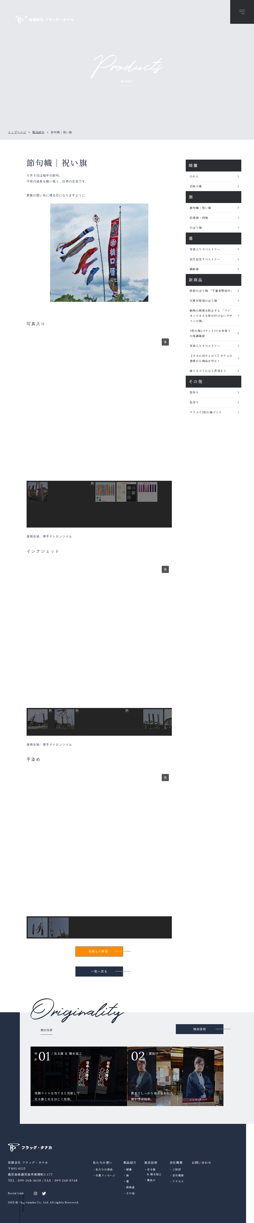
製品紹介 (38, 132)
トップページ (17, 132)
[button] (165, 342)
